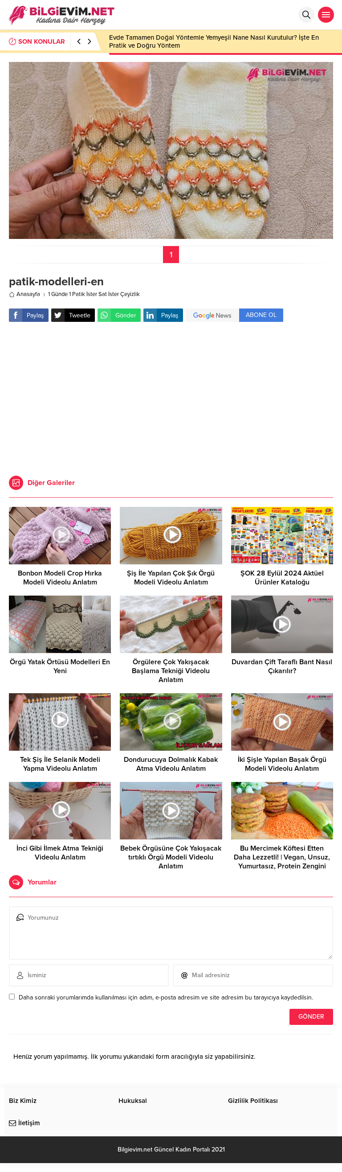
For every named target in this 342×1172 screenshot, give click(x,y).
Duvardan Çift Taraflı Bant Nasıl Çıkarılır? (282, 666)
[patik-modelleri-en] (171, 235)
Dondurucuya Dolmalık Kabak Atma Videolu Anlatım (171, 764)
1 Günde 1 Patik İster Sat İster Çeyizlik (94, 294)
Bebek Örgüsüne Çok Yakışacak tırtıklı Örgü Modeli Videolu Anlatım (170, 857)
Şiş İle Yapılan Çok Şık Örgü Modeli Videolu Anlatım (171, 578)
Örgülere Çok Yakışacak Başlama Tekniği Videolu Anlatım (171, 671)
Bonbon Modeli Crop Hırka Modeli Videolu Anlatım (60, 578)
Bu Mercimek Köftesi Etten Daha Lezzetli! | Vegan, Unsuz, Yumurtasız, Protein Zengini (282, 857)
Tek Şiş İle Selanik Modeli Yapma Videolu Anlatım (60, 764)
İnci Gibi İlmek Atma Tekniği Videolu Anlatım (59, 853)
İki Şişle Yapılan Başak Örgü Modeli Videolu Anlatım (282, 764)
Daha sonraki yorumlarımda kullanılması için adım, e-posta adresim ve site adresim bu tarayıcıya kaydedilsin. (166, 997)
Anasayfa (28, 294)
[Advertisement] (171, 399)
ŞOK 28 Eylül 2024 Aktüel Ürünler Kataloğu (282, 578)
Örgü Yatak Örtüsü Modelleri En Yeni (60, 666)
